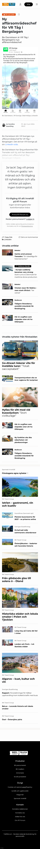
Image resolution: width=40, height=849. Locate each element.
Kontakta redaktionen (20, 809)
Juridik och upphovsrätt (20, 791)
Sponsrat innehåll (20, 798)
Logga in (30, 219)
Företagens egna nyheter (14, 473)
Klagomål (20, 795)
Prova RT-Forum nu (20, 215)
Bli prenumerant (20, 765)
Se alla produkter (20, 777)
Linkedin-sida (11, 144)
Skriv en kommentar (29, 237)
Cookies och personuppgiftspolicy (20, 787)
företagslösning (27, 226)
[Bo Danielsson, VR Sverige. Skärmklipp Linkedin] (20, 80)
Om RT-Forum (20, 820)
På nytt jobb (9, 14)
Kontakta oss (20, 813)
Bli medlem (20, 769)
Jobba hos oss (20, 816)
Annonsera (20, 773)
